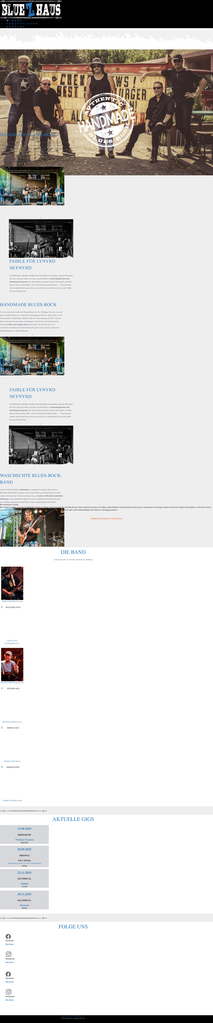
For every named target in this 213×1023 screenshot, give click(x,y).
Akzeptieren (6, 515)
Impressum (117, 518)
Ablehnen (19, 515)
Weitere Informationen (100, 518)
